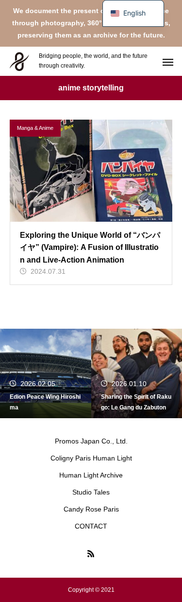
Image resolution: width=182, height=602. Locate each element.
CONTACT (91, 526)
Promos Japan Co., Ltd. (91, 441)
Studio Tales (91, 492)
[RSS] (91, 553)
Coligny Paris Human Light (91, 458)
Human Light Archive (91, 475)
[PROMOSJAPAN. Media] (19, 61)
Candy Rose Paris (91, 509)
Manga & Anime (35, 128)
